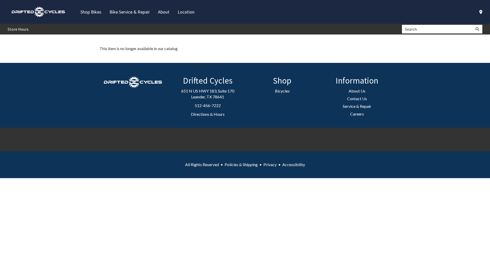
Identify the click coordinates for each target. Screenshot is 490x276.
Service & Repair (357, 106)
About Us (357, 90)
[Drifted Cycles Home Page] (38, 12)
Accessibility (293, 164)
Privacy (270, 164)
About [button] (163, 12)
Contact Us (357, 98)
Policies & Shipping (241, 164)
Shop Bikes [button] (90, 12)
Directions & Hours (208, 114)
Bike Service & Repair (129, 12)
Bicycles (282, 90)
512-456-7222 (208, 105)
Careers (357, 113)
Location (186, 12)
